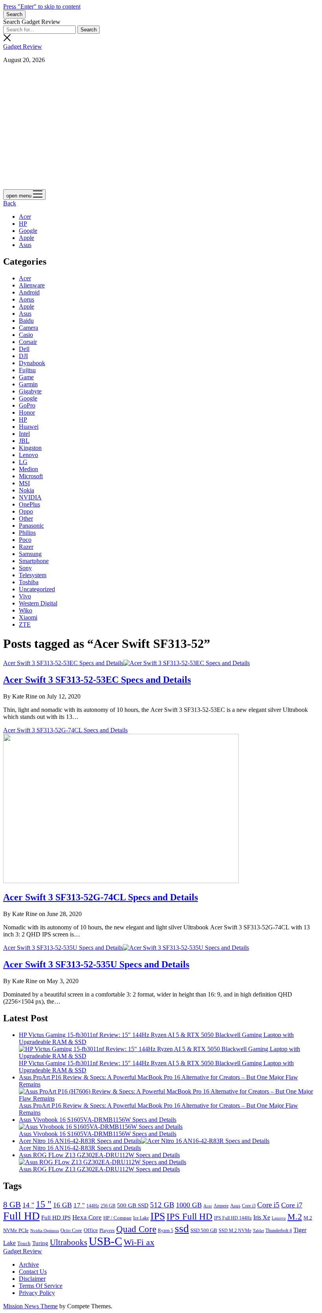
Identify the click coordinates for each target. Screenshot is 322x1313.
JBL (24, 440)
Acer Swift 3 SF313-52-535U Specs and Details (63, 947)
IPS (157, 1216)
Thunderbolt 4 (278, 1230)
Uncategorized (37, 589)
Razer (26, 546)
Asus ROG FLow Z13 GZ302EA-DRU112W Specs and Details (99, 1155)
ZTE (25, 624)
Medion (28, 469)
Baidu (26, 320)
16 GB (62, 1205)
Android (29, 292)
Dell (24, 349)
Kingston (30, 447)
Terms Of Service (40, 1285)
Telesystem (32, 575)
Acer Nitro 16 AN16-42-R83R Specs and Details (80, 1140)
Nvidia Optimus (44, 1230)
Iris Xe (261, 1217)
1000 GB (189, 1205)
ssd (182, 1228)
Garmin (28, 384)
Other (26, 518)
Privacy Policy (37, 1292)
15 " (43, 1204)
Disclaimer (32, 1278)
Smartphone (34, 561)
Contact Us (33, 1271)
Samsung (30, 553)
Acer (25, 216)
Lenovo (28, 455)
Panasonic (31, 525)
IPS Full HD (189, 1217)
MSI (24, 483)
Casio (26, 334)
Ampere (221, 1206)
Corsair (28, 341)
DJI (23, 356)
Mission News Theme (30, 1306)
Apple (26, 237)
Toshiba (28, 582)
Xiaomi (28, 617)
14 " (28, 1205)
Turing (40, 1243)
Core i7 (291, 1205)
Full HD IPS (56, 1217)
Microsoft (31, 476)
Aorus (26, 299)
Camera (28, 327)
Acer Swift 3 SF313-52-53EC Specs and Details (63, 663)
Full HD (21, 1216)
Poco (25, 539)
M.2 (294, 1217)
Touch (24, 1243)
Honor (27, 412)
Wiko (25, 610)
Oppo (26, 511)
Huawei (28, 426)
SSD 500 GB (203, 1230)
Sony (25, 568)
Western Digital (38, 603)
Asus (25, 244)
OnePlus (29, 504)
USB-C (105, 1241)
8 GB (12, 1204)
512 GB (162, 1205)
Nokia (26, 490)
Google (28, 230)
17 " (79, 1205)
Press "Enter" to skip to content (41, 6)
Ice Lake (141, 1218)
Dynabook (32, 363)
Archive (29, 1264)
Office (91, 1230)
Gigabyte (30, 391)
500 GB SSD (132, 1205)
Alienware (32, 285)
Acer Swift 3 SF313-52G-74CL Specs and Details (100, 897)
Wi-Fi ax (139, 1242)
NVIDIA (30, 497)
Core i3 (249, 1206)
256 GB (108, 1206)
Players (107, 1230)
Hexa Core (87, 1217)
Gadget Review (22, 46)
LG (23, 462)
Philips (27, 532)
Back (9, 203)
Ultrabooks (68, 1242)
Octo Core (71, 1230)
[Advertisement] (161, 125)
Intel (24, 433)
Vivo (25, 596)
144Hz (92, 1206)
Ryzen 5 (165, 1230)
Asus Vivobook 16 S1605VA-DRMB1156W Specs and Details (97, 1119)
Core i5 (268, 1205)
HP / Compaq (117, 1218)
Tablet (258, 1231)
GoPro (27, 405)
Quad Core (136, 1229)
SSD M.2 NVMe (235, 1230)
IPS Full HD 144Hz (233, 1218)
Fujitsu (27, 370)
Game (26, 377)
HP (23, 223)
